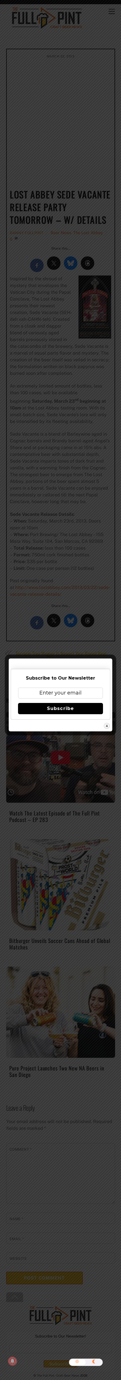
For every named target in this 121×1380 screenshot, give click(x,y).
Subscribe (60, 708)
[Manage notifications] (12, 1361)
